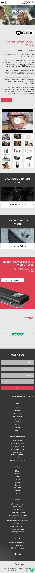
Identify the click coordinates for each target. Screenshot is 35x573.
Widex (17, 474)
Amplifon (17, 488)
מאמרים (17, 419)
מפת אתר (17, 427)
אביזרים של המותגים (17, 455)
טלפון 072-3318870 (18, 545)
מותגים (18, 17)
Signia (17, 479)
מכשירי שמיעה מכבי (17, 529)
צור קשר (17, 430)
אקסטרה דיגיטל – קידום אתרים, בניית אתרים (10, 569)
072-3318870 (6, 2)
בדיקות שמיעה (17, 507)
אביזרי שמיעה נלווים (17, 449)
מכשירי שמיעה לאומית (17, 532)
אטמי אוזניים (17, 458)
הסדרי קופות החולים (17, 504)
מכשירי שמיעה (17, 441)
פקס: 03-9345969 (17, 548)
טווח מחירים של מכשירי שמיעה (17, 515)
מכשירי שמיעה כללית (17, 523)
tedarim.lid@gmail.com (17, 542)
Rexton (17, 482)
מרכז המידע (17, 422)
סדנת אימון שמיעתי (17, 509)
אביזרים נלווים (17, 452)
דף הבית (17, 408)
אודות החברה (17, 411)
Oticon (17, 471)
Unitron (17, 490)
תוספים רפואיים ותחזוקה (17, 460)
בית (24, 17)
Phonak (17, 493)
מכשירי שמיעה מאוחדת (17, 526)
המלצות (17, 425)
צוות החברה (17, 413)
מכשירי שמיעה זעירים (17, 444)
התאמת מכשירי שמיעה (17, 512)
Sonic (17, 477)
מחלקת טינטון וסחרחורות (17, 518)
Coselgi (17, 485)
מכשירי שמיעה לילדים (17, 446)
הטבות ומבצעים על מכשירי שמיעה (17, 521)
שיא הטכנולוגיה (17, 416)
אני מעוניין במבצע (14, 280)
